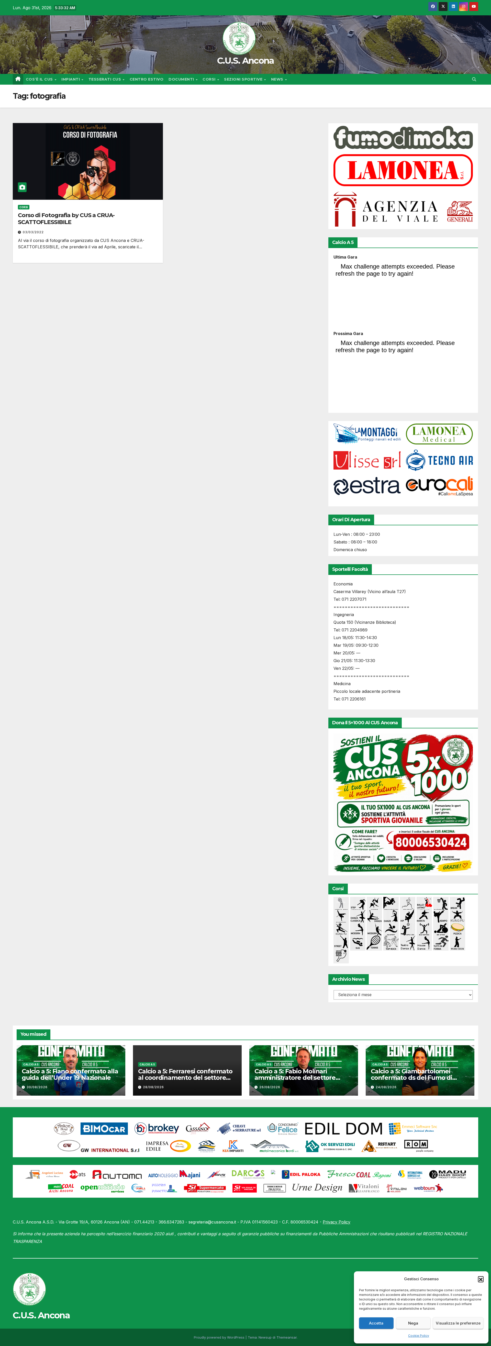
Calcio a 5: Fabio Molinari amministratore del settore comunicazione (295, 1077)
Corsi (210, 79)
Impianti (71, 79)
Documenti (182, 79)
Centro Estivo (147, 79)
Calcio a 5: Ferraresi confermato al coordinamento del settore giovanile (185, 1077)
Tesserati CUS (105, 79)
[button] (480, 1279)
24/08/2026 (386, 1087)
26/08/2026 (269, 1087)
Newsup (265, 1337)
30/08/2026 (37, 1087)
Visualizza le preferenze (458, 1323)
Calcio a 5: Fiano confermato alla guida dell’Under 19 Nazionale (70, 1074)
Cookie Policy (418, 1336)
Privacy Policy (336, 1222)
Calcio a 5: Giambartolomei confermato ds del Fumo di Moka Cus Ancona (411, 1077)
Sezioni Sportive (244, 79)
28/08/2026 (153, 1087)
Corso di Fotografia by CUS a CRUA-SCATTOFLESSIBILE (66, 218)
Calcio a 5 (31, 1064)
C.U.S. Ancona (245, 60)
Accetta (376, 1323)
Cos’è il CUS (40, 79)
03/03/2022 (33, 232)
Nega (413, 1323)
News (278, 79)
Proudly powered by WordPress (220, 1337)
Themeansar (286, 1337)
